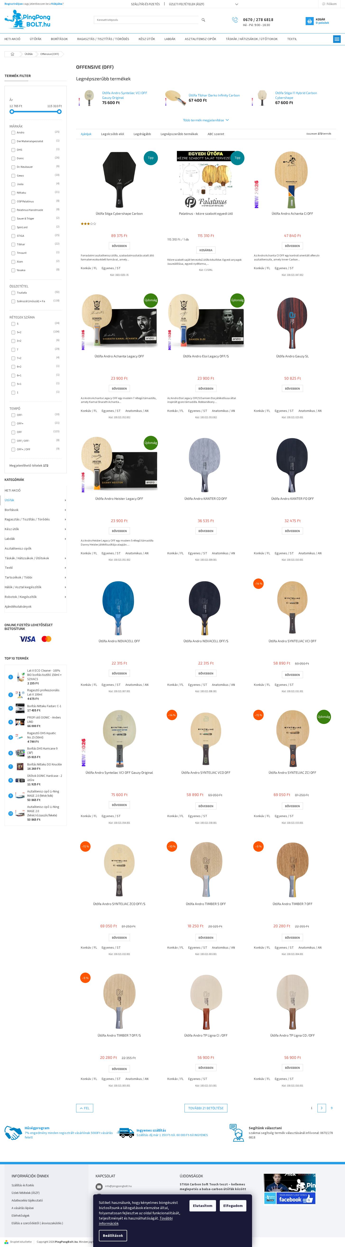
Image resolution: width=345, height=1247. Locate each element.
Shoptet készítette (21, 1242)
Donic (38, 158)
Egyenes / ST (111, 268)
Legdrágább (142, 134)
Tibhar (38, 244)
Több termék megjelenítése (203, 120)
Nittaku (38, 193)
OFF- (38, 415)
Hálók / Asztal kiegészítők (23, 587)
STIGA (38, 236)
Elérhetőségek (20, 1216)
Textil (9, 567)
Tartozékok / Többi (18, 577)
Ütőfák (9, 500)
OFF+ (38, 423)
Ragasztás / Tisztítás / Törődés (27, 519)
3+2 (38, 341)
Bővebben (119, 245)
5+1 (38, 384)
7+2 (38, 358)
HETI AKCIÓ (13, 490)
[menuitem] (35, 39)
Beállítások (113, 1235)
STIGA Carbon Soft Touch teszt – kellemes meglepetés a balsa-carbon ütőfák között (213, 1186)
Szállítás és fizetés (145, 4)
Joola (38, 184)
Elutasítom (202, 1205)
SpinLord (38, 227)
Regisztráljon (14, 4)
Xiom (38, 261)
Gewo (38, 175)
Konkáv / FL (89, 268)
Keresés (205, 20)
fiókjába (56, 4)
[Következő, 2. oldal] (321, 1108)
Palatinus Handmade (38, 210)
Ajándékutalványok (18, 606)
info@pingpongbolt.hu (118, 1186)
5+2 (38, 332)
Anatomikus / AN (136, 411)
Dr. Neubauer (38, 167)
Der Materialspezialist (38, 141)
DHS (38, 150)
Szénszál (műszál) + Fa (38, 301)
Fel (86, 1108)
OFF (38, 432)
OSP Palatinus (38, 201)
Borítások (11, 510)
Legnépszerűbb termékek (179, 134)
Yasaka (38, 270)
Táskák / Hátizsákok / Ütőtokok (27, 558)
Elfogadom (233, 1205)
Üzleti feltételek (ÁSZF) (186, 4)
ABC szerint (216, 134)
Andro (38, 132)
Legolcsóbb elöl (112, 134)
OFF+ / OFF (38, 449)
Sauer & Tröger (38, 218)
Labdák (10, 539)
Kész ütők (12, 529)
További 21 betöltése (206, 1108)
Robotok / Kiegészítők (21, 597)
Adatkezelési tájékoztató (27, 1200)
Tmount (38, 253)
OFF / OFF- (38, 441)
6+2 (38, 366)
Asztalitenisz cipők (18, 548)
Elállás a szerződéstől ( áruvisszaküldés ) (37, 1223)
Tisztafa (38, 293)
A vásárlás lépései (23, 1208)
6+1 (38, 375)
